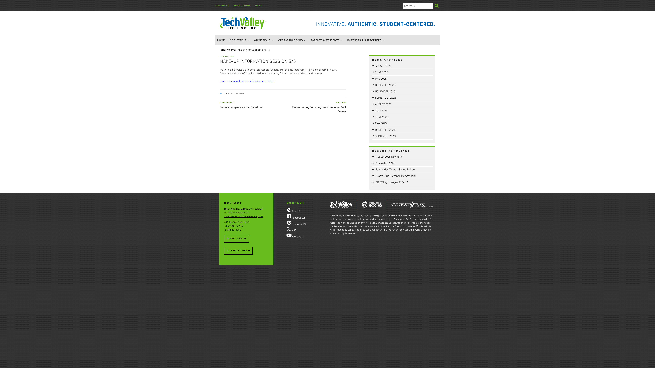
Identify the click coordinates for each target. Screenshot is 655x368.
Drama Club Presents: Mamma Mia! (396, 176)
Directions (242, 5)
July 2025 (381, 110)
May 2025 (381, 123)
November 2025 (385, 91)
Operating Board (290, 40)
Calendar (222, 5)
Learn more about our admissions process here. (247, 81)
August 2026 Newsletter (389, 156)
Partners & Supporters (364, 40)
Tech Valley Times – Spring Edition (395, 169)
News (259, 5)
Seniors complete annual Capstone (241, 107)
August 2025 (383, 104)
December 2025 (385, 85)
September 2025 (385, 97)
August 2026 (383, 65)
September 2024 (385, 136)
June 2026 (381, 72)
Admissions (262, 40)
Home (221, 40)
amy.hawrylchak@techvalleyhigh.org (244, 216)
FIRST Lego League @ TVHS (392, 182)
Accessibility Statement (393, 219)
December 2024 (385, 129)
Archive (228, 93)
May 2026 (381, 78)
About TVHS (238, 40)
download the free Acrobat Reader (398, 226)
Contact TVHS (237, 250)
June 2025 (381, 117)
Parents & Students (324, 40)
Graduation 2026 (385, 163)
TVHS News (238, 93)
